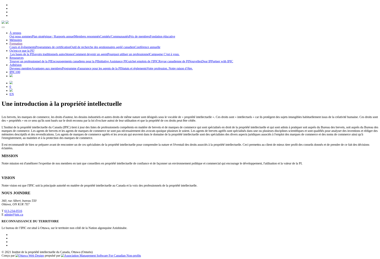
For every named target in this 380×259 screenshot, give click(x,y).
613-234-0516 (13, 211)
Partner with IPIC (222, 61)
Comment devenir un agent (90, 54)
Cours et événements (22, 47)
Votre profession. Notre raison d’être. (170, 68)
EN (12, 94)
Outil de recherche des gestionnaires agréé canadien (102, 47)
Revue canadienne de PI (174, 61)
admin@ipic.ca (13, 214)
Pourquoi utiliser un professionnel (128, 54)
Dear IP (206, 61)
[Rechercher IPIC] (11, 90)
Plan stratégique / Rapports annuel (53, 36)
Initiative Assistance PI (112, 61)
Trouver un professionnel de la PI (30, 61)
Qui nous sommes (21, 36)
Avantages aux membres (46, 68)
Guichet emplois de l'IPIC (142, 61)
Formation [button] (16, 43)
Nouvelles (195, 61)
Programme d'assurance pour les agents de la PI (91, 68)
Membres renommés (87, 36)
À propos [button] (15, 33)
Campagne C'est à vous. (164, 54)
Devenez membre (20, 68)
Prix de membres (139, 36)
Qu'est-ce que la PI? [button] (22, 50)
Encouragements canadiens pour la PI (74, 61)
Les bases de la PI (21, 54)
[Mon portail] (11, 83)
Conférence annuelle (147, 47)
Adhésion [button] (16, 65)
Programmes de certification (52, 47)
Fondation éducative (162, 36)
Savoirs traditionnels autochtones (53, 54)
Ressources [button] (17, 57)
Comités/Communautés (114, 36)
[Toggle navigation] (3, 27)
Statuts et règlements (134, 68)
